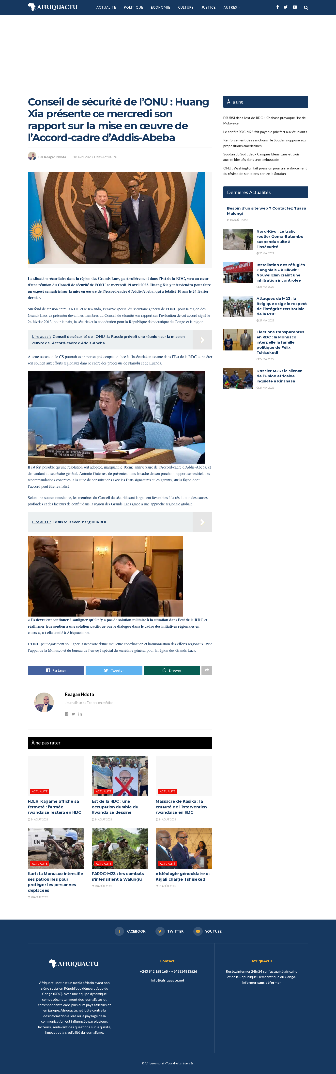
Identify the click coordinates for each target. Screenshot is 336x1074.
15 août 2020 (238, 219)
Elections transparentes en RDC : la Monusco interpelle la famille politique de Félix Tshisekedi (280, 342)
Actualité (106, 7)
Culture (186, 7)
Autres (230, 7)
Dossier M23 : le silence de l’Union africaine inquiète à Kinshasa (279, 375)
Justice (208, 7)
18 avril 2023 (83, 157)
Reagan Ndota (55, 157)
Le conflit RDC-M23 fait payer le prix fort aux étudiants (265, 132)
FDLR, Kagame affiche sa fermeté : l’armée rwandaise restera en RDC (54, 807)
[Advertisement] (168, 51)
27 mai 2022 (266, 320)
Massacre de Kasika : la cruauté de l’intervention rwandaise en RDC (181, 807)
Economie (160, 7)
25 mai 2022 (266, 253)
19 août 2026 (167, 886)
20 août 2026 (39, 897)
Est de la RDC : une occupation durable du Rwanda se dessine (115, 807)
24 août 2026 (39, 819)
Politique (133, 7)
